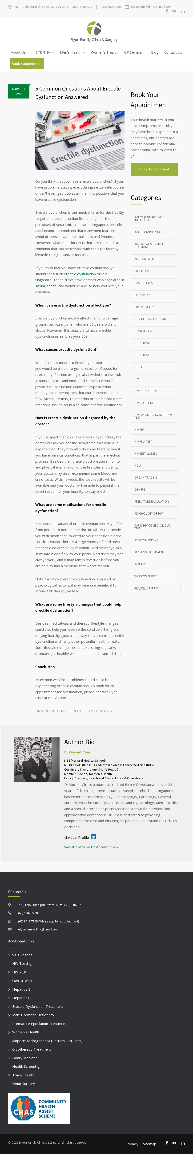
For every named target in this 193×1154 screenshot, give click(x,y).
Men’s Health (70, 52)
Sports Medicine (146, 540)
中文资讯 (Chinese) (146, 588)
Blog (154, 52)
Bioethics (141, 271)
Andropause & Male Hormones (149, 245)
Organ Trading (145, 478)
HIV (136, 379)
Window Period (145, 576)
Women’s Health (104, 52)
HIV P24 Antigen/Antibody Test (153, 416)
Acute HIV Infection (149, 232)
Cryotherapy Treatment (31, 1049)
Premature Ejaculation (151, 502)
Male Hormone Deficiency (33, 1014)
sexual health (45, 286)
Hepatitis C (142, 355)
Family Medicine (25, 1058)
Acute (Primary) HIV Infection (148, 218)
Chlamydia (142, 295)
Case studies (143, 283)
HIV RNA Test (143, 442)
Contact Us (173, 52)
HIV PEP (139, 430)
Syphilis (139, 564)
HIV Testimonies (145, 454)
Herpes (139, 367)
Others (139, 490)
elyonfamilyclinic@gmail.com (151, 6)
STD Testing (22, 955)
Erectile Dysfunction (91, 710)
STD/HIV (43, 52)
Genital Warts (23, 980)
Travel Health (23, 1075)
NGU (137, 466)
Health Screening (26, 1066)
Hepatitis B (142, 343)
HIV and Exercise (146, 391)
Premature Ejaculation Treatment (39, 1023)
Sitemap (149, 1144)
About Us (18, 52)
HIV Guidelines (144, 403)
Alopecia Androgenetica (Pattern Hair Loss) (47, 1040)
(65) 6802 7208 (111, 6)
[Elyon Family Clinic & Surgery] (96, 31)
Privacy (132, 1144)
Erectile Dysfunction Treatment (37, 1006)
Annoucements (145, 259)
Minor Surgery (23, 1083)
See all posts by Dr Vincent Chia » (91, 847)
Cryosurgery (144, 307)
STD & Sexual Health (149, 552)
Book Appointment (27, 63)
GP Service (133, 52)
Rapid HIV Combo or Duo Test (152, 527)
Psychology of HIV (148, 514)
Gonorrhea (143, 331)
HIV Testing (22, 963)
